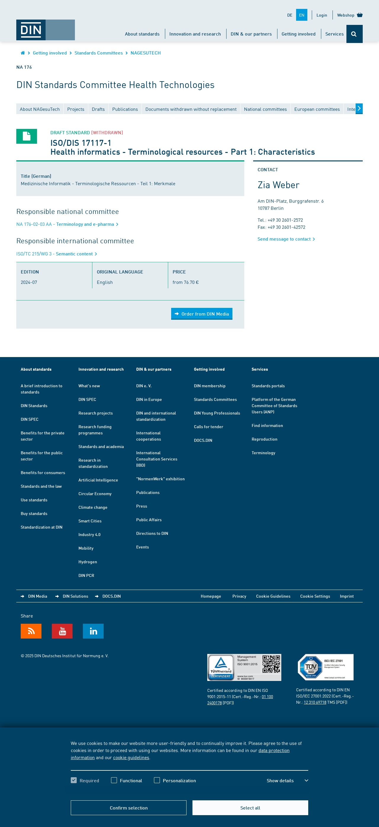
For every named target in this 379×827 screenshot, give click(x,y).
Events (142, 546)
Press (141, 505)
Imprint (347, 596)
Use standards (34, 499)
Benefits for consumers (43, 472)
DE (289, 14)
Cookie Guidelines (273, 596)
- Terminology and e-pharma (65, 224)
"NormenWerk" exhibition (160, 478)
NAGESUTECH (146, 52)
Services (334, 33)
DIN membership (210, 385)
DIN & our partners (251, 33)
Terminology (263, 452)
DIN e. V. (144, 385)
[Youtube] (62, 631)
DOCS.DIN (203, 440)
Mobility (86, 548)
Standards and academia (101, 446)
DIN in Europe (149, 399)
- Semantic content (55, 253)
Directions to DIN (152, 533)
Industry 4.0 (89, 534)
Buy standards (34, 513)
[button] (287, 780)
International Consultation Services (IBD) (156, 459)
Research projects (95, 412)
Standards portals (268, 385)
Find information (267, 425)
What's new (89, 385)
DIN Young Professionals (217, 412)
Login (322, 14)
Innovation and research (195, 33)
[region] (189, 766)
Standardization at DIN (41, 527)
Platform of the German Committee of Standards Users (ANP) (274, 405)
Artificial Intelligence (98, 479)
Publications (148, 492)
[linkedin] (93, 631)
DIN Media (37, 596)
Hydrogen (87, 561)
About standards (142, 33)
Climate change (92, 507)
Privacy (239, 596)
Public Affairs (149, 519)
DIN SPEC (29, 419)
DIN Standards (34, 405)
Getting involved (299, 33)
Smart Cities (90, 520)
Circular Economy (95, 493)
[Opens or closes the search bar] (354, 34)
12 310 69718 (315, 702)
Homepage (211, 596)
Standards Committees (99, 52)
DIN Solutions (75, 596)
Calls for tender (208, 426)
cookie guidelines (131, 757)
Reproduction (264, 439)
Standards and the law (41, 486)
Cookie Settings (315, 596)
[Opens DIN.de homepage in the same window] (45, 27)
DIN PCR (86, 575)
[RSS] (31, 631)
